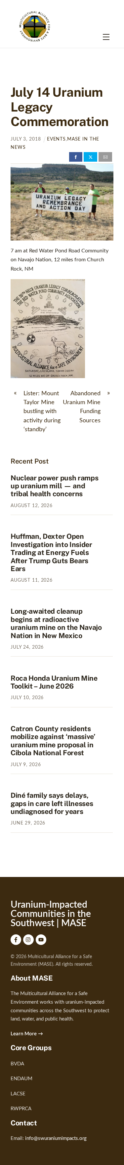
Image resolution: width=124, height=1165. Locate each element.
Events (56, 139)
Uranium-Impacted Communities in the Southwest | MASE (51, 914)
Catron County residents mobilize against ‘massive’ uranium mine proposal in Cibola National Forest (53, 741)
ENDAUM (21, 1078)
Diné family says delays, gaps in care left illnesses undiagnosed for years (52, 803)
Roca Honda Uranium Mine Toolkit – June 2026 (54, 682)
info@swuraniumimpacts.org (56, 1138)
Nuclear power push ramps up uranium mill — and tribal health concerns (54, 486)
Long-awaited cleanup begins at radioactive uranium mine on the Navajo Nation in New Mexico (56, 623)
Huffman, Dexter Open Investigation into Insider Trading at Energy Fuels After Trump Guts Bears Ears (51, 552)
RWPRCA (21, 1108)
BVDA (17, 1063)
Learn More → (27, 1033)
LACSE (18, 1093)
